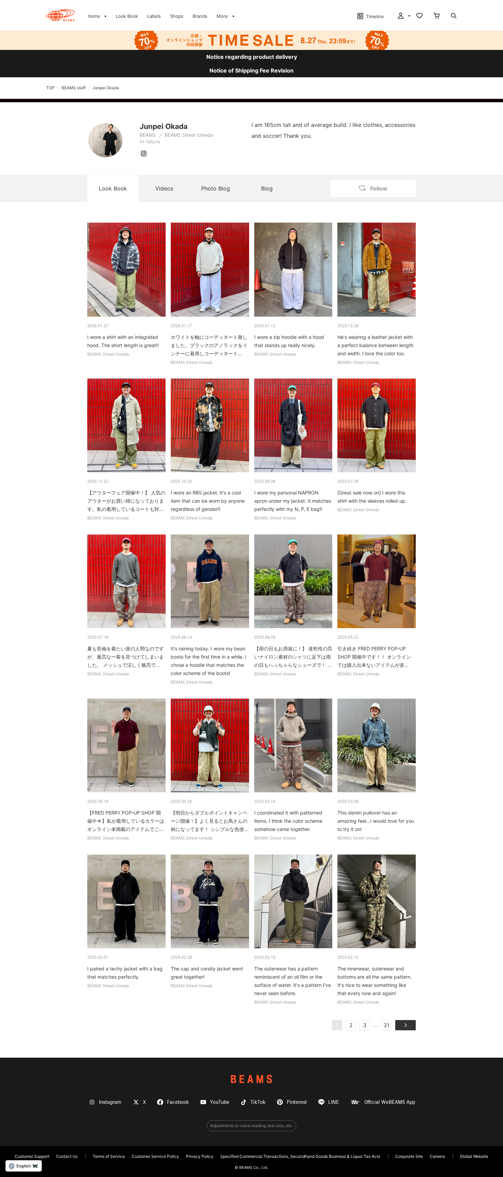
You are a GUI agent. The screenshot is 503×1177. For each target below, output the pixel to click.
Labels (154, 16)
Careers (437, 1156)
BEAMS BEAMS (60, 15)
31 (387, 1026)
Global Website (474, 1156)
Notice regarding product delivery (251, 56)
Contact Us (67, 1156)
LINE (333, 1102)
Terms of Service (109, 1156)
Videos (164, 188)
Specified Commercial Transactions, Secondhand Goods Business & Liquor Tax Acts (300, 1156)
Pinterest (297, 1102)
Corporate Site (409, 1156)
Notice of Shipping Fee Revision (251, 70)
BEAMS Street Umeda (189, 135)
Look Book (127, 16)
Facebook (178, 1102)
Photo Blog (215, 188)
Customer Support (32, 1156)
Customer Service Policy (155, 1156)
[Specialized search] (454, 16)
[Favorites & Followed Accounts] (419, 16)
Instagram (110, 1102)
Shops (176, 16)
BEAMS (148, 135)
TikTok (258, 1102)
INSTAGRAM (144, 153)
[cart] (437, 16)
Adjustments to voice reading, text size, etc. (251, 1125)
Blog (267, 188)
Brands (200, 16)
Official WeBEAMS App (389, 1102)
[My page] (403, 16)
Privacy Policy (200, 1156)
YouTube (219, 1102)
